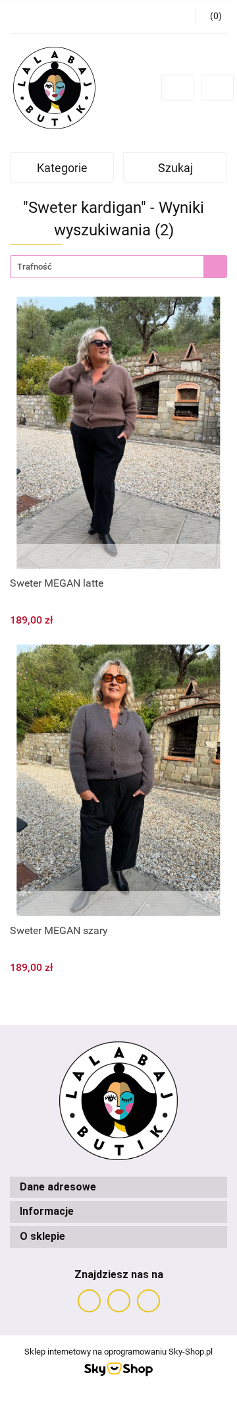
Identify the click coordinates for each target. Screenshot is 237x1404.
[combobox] (118, 266)
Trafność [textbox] (34, 267)
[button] (118, 1187)
